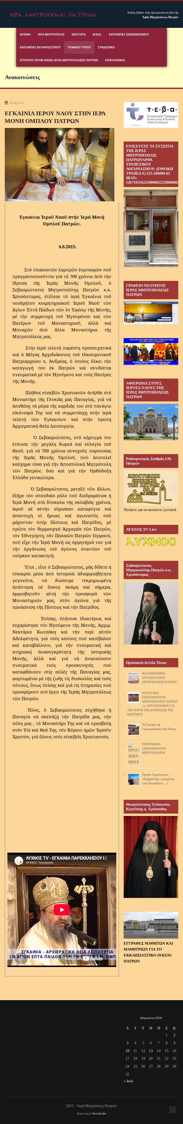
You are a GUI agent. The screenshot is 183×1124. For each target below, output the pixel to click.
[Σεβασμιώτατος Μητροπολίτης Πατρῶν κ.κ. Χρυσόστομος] (151, 643)
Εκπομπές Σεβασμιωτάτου (129, 34)
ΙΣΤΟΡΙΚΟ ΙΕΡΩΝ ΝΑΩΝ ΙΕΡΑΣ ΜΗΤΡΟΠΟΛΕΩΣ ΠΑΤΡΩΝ (59, 60)
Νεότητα (79, 34)
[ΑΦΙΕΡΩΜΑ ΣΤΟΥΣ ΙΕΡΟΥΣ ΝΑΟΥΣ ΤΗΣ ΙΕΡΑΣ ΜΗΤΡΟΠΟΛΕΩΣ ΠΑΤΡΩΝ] (151, 439)
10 (127, 1051)
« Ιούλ (128, 1081)
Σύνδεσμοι (106, 47)
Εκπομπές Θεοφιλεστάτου (40, 47)
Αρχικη (25, 34)
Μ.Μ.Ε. (97, 34)
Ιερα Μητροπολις (51, 34)
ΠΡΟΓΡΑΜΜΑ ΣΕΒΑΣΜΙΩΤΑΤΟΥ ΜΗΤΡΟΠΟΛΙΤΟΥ (154, 748)
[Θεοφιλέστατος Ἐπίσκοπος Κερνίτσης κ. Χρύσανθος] (151, 897)
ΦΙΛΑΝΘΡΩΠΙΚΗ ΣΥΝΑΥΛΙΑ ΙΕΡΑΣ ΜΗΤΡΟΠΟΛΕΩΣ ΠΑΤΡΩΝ (159, 678)
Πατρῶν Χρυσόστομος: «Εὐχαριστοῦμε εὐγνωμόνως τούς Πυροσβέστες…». (158, 779)
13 (151, 1051)
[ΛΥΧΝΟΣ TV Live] (151, 546)
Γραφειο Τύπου (79, 47)
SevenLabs (99, 1113)
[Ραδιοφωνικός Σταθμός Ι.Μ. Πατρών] (151, 488)
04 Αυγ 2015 (17, 103)
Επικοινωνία (115, 60)
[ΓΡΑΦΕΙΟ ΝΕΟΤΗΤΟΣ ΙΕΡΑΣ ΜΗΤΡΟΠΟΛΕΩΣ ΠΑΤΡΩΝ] (151, 323)
